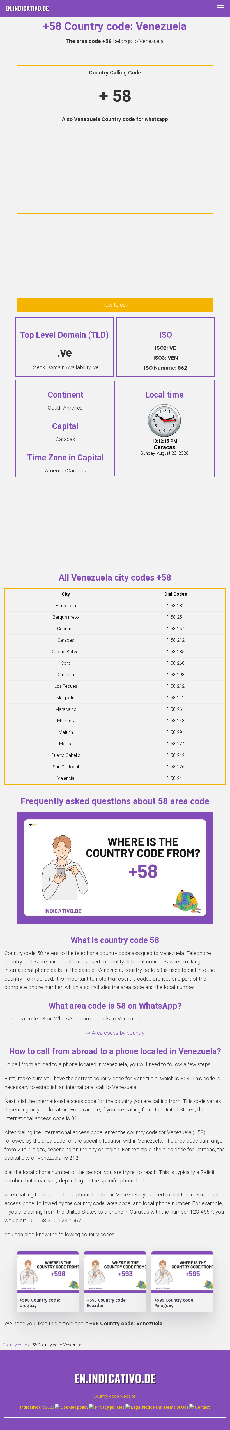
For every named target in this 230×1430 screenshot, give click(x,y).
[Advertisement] (115, 168)
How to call (115, 304)
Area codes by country (118, 1033)
